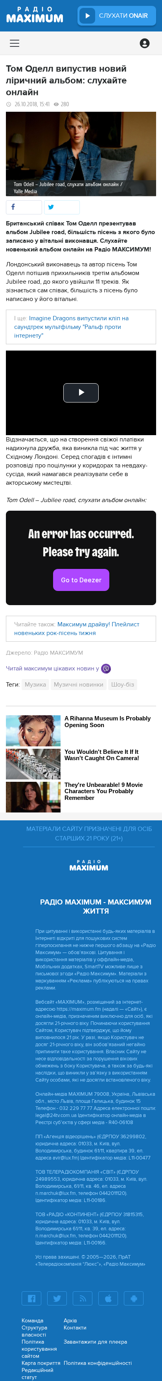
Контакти (75, 1327)
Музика (35, 685)
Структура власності (34, 1331)
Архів (70, 1320)
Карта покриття (41, 1363)
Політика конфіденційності (98, 1363)
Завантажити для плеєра (95, 1342)
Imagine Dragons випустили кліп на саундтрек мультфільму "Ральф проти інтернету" (71, 327)
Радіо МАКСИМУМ (58, 652)
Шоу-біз (122, 685)
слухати (123, 16)
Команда (32, 1320)
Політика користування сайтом (39, 1349)
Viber (106, 669)
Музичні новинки (78, 685)
